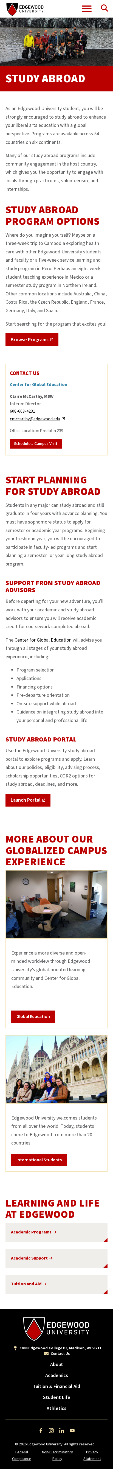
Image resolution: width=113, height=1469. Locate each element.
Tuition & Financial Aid (56, 1386)
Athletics (56, 1408)
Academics (56, 1375)
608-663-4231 (22, 411)
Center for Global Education (43, 640)
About (56, 1364)
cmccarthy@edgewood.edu (35, 419)
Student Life (56, 1397)
